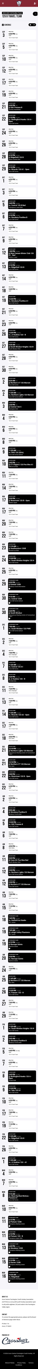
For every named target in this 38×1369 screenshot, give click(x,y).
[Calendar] (30, 24)
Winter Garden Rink (14, 159)
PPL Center (12, 922)
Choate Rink (12, 1080)
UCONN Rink (12, 681)
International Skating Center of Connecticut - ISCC (22, 615)
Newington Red (13, 409)
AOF (10, 35)
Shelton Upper (13, 502)
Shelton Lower (13, 257)
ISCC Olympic (13, 655)
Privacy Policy (21, 1363)
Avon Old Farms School (16, 397)
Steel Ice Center (13, 946)
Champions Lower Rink (16, 207)
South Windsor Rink (14, 349)
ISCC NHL (12, 738)
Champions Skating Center (17, 1224)
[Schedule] (34, 24)
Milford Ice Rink (13, 467)
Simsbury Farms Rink (15, 814)
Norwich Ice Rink (14, 550)
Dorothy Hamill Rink (15, 109)
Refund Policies (9, 1363)
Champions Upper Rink (15, 1238)
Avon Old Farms (13, 123)
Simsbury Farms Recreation (17, 586)
